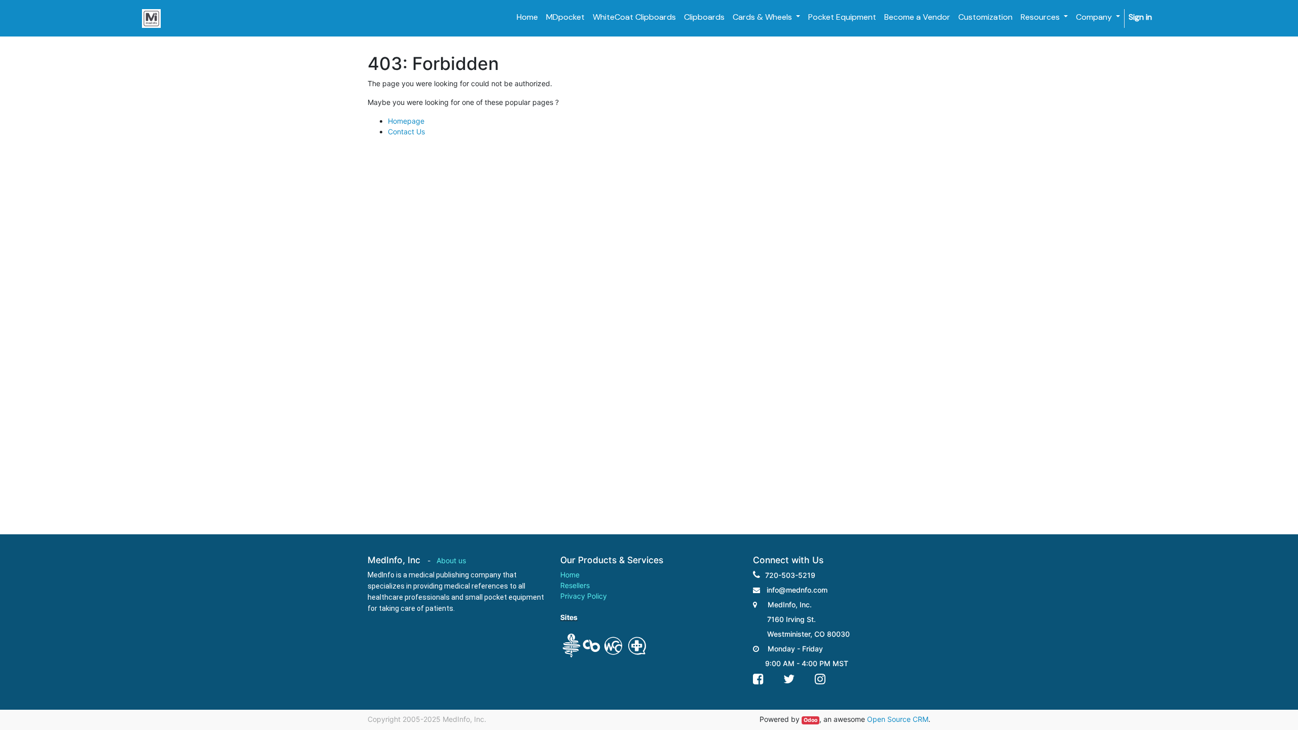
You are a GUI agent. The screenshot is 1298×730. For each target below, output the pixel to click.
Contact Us (406, 131)
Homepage (406, 121)
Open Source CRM (897, 719)
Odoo (810, 720)
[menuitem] (527, 17)
